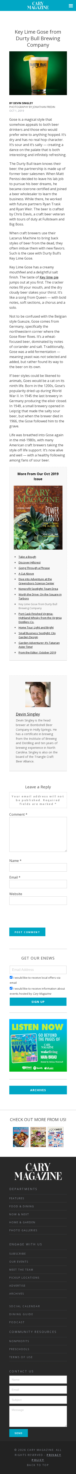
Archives (38, 1090)
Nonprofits (19, 1341)
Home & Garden (22, 1222)
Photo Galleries (23, 1230)
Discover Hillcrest (30, 562)
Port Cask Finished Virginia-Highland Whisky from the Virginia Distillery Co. (40, 618)
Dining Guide (21, 1314)
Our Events (18, 1261)
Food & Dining (21, 1206)
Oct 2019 (51, 474)
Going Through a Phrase (34, 568)
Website (15, 894)
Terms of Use (21, 1357)
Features (16, 1198)
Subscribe (17, 1253)
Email (14, 877)
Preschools (19, 1349)
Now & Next (19, 1214)
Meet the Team (21, 1269)
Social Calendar (24, 1306)
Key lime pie (49, 277)
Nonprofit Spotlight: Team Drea (38, 589)
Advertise (17, 1285)
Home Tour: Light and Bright (36, 627)
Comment (18, 814)
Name (15, 860)
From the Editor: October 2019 (37, 652)
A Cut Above (26, 573)
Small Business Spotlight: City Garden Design (37, 635)
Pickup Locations (24, 1277)
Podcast (17, 1322)
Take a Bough (27, 557)
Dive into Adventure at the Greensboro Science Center (36, 581)
